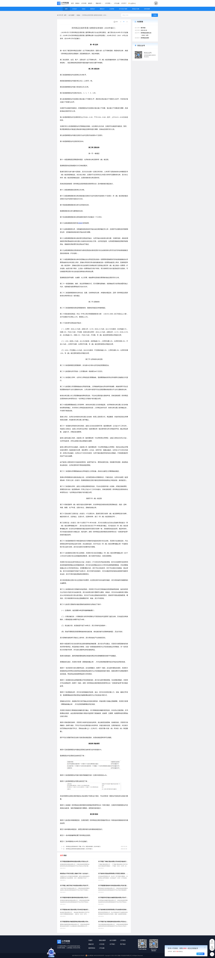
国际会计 (102, 8)
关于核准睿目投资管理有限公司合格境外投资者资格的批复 (113, 910)
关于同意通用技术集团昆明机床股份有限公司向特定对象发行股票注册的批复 (75, 922)
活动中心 (212, 943)
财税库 (90, 3)
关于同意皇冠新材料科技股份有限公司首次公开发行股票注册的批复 (75, 861)
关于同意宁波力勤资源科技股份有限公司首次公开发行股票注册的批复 (113, 922)
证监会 (83, 8)
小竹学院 (107, 3)
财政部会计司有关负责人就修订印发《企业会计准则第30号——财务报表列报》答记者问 (75, 873)
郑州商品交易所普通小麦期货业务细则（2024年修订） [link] (95, 15)
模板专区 (98, 3)
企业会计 (74, 8)
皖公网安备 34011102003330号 (95, 955)
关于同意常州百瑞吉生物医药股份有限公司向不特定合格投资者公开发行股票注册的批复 (113, 897)
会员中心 (133, 3)
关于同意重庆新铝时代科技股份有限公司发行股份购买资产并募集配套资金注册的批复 (113, 885)
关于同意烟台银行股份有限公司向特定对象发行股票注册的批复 (75, 910)
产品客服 (212, 949)
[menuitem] (73, 3)
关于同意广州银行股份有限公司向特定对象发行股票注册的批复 (113, 861)
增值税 (80, 223)
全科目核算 (147, 8)
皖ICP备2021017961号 (78, 955)
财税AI (77, 3)
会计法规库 (71, 15)
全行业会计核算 (123, 8)
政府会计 (92, 8)
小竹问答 (83, 3)
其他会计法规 (135, 8)
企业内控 (111, 8)
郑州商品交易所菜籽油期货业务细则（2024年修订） (79, 848)
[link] (65, 15)
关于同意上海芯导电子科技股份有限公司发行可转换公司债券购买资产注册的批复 (75, 885)
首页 (72, 3)
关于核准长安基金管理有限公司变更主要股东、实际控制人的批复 (113, 873)
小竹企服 (116, 3)
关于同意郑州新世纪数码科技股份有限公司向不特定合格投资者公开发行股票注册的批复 (75, 897)
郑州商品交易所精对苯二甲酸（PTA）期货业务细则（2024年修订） (83, 846)
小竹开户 (123, 3)
